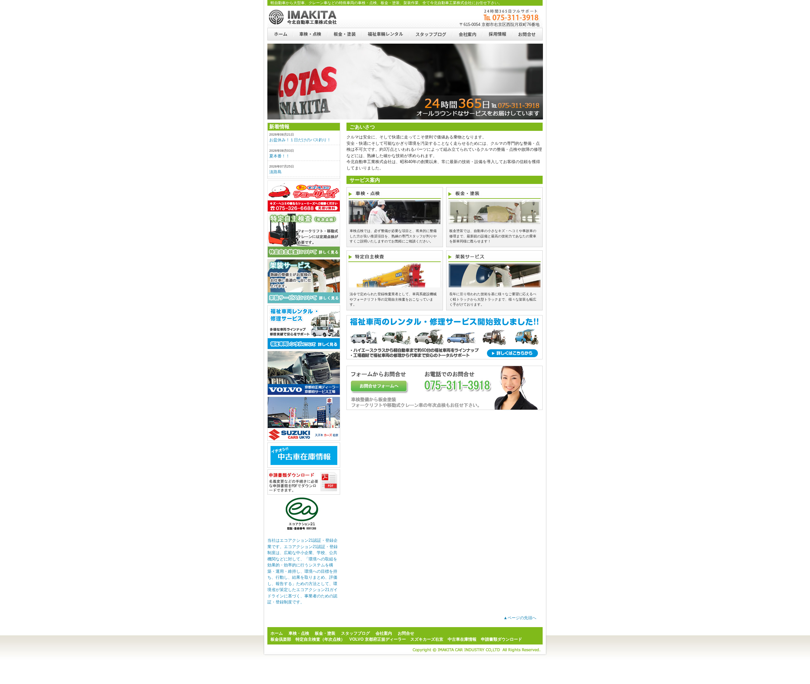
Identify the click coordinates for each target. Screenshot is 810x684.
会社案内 (467, 34)
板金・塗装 (344, 34)
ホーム (280, 34)
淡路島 (275, 171)
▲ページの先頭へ (519, 617)
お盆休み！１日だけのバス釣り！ (300, 139)
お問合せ (527, 34)
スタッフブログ (430, 34)
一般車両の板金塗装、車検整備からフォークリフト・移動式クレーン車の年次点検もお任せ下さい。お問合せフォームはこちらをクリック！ (444, 388)
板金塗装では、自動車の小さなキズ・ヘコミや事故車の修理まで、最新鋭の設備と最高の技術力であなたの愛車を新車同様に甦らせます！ (492, 236)
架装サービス (303, 281)
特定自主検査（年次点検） (303, 235)
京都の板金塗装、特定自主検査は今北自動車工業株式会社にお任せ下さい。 (303, 17)
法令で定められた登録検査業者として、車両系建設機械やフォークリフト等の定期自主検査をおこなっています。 (393, 299)
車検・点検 (310, 34)
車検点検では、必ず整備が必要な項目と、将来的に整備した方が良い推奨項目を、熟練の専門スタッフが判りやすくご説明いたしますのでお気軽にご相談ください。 (393, 236)
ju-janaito (303, 455)
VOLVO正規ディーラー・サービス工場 (303, 373)
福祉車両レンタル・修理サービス (303, 327)
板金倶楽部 (303, 196)
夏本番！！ (279, 156)
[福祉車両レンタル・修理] (444, 364)
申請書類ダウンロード (303, 482)
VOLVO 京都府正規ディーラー (377, 639)
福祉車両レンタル (385, 34)
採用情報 (497, 34)
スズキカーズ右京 (303, 419)
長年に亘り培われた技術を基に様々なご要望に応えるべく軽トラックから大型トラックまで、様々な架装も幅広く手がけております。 (492, 299)
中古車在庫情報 (462, 639)
